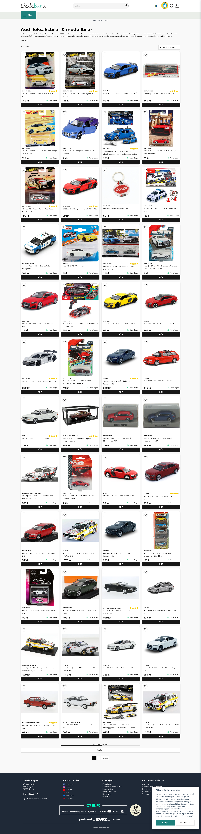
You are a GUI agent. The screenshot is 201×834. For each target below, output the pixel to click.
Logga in (106, 796)
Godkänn (165, 823)
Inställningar (185, 823)
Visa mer (24, 40)
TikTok (68, 792)
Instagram (69, 787)
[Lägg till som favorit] (171, 5)
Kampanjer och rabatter (112, 787)
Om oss (145, 784)
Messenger (70, 795)
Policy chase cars (109, 791)
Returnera (106, 794)
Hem (94, 20)
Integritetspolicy (149, 791)
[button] (126, 5)
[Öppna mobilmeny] (28, 15)
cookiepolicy (178, 811)
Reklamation (107, 789)
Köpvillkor (146, 789)
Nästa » (105, 758)
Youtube (69, 790)
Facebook (70, 784)
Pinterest (69, 798)
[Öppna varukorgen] (177, 5)
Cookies (145, 794)
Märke (100, 20)
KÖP (40, 105)
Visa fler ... (100, 750)
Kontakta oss (107, 784)
